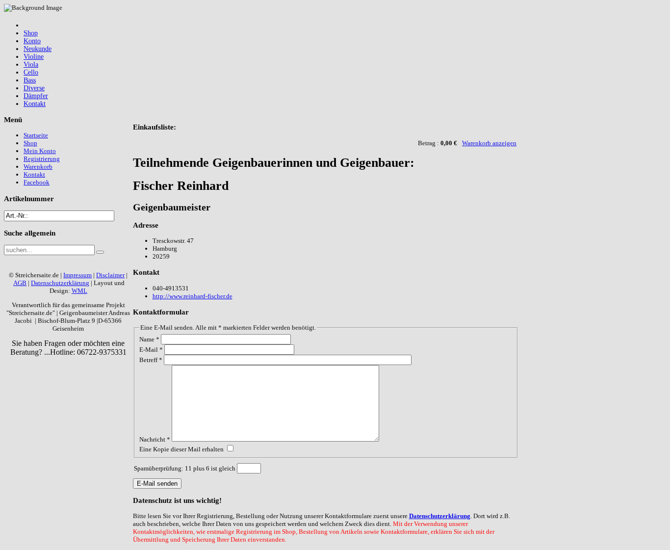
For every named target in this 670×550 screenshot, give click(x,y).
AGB (19, 283)
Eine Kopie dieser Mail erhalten (181, 449)
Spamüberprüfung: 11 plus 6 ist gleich (185, 468)
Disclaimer (110, 275)
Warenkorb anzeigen (489, 143)
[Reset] (100, 252)
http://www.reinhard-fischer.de (192, 296)
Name (149, 339)
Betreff (150, 360)
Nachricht (154, 439)
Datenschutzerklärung (439, 516)
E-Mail (151, 349)
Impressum (77, 275)
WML (79, 290)
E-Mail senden (157, 483)
